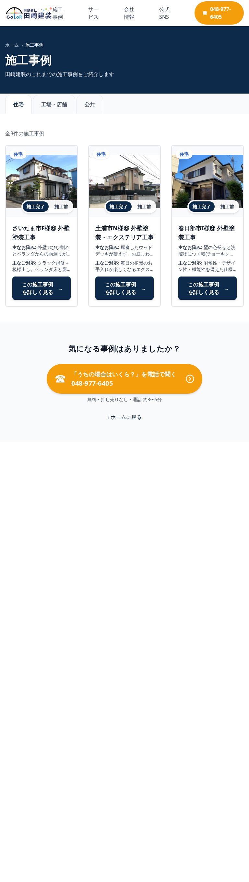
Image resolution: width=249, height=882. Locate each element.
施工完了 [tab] (36, 206)
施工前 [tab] (61, 206)
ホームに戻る (125, 417)
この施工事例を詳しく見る (42, 288)
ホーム (12, 45)
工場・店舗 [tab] (54, 104)
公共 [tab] (90, 104)
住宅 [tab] (18, 104)
